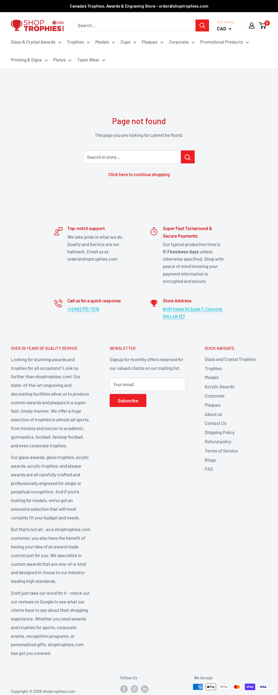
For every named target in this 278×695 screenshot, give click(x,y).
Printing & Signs (26, 59)
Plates (59, 59)
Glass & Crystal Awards (33, 41)
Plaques (149, 41)
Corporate (179, 41)
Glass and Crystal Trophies (230, 359)
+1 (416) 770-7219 (83, 309)
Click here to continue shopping (139, 174)
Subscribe (128, 400)
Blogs (210, 460)
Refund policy (218, 441)
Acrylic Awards (219, 386)
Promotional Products (221, 41)
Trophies (75, 41)
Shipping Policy (220, 432)
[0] (262, 25)
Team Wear (88, 59)
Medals (102, 41)
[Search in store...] (188, 156)
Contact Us (215, 423)
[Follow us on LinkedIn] (145, 689)
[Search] (202, 25)
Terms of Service (221, 450)
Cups (125, 41)
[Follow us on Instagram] (134, 689)
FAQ (209, 468)
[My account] (251, 25)
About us (213, 414)
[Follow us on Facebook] (124, 689)
